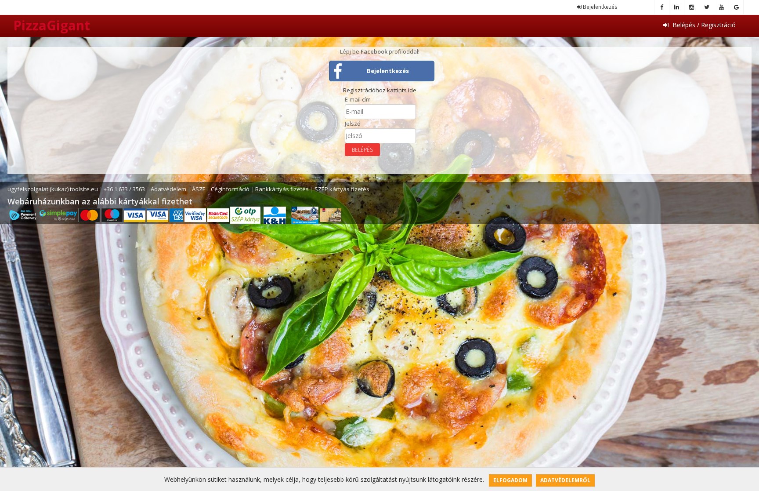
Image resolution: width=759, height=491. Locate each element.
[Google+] (736, 7)
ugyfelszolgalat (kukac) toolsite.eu (52, 189)
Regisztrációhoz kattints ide (379, 90)
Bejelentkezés (599, 7)
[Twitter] (706, 7)
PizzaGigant (51, 25)
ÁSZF (198, 189)
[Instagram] (691, 7)
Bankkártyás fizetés (282, 189)
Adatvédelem (168, 189)
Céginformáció (230, 189)
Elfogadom (510, 480)
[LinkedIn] (676, 7)
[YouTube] (721, 7)
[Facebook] (661, 7)
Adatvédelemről (565, 480)
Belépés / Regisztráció (703, 25)
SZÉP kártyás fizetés (341, 189)
